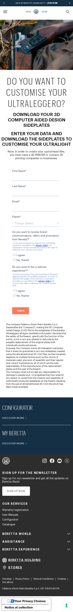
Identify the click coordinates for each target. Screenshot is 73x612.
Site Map (6, 579)
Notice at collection (19, 607)
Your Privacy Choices (30, 601)
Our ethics (7, 582)
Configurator (10, 519)
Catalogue (8, 524)
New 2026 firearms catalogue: (36, 3)
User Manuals (10, 515)
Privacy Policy (22, 579)
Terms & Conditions (43, 579)
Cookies (61, 579)
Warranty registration (15, 510)
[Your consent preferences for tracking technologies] (66, 605)
